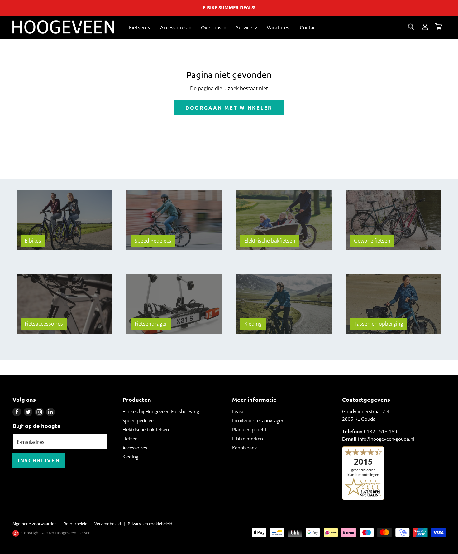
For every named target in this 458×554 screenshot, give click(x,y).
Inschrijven (39, 460)
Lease (238, 411)
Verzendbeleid (107, 524)
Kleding (130, 456)
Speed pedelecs (138, 420)
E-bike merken (247, 438)
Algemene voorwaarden (34, 524)
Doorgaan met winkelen (229, 107)
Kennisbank (244, 447)
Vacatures (278, 27)
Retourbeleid (76, 524)
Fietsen (138, 27)
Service (245, 27)
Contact (308, 27)
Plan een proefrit (250, 429)
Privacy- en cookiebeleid (150, 524)
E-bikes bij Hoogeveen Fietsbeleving (160, 411)
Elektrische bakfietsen (145, 429)
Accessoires (174, 27)
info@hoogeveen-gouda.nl (386, 439)
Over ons (211, 27)
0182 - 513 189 (380, 431)
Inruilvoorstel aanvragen (258, 420)
